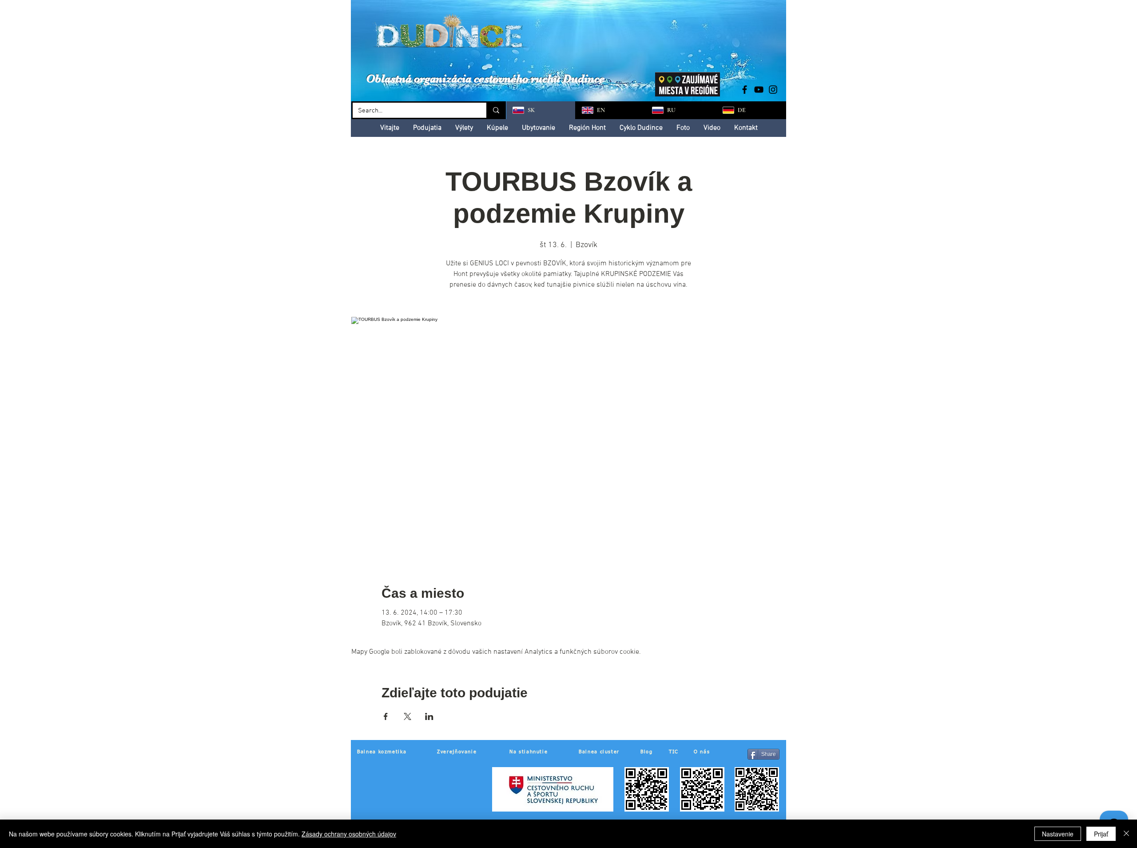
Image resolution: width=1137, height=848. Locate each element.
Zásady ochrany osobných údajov (349, 833)
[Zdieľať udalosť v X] (407, 716)
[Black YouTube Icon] (758, 89)
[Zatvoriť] (1126, 834)
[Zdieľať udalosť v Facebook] (386, 716)
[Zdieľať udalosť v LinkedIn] (429, 716)
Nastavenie (1057, 833)
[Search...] (495, 110)
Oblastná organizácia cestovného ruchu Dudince (485, 78)
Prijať (1101, 833)
